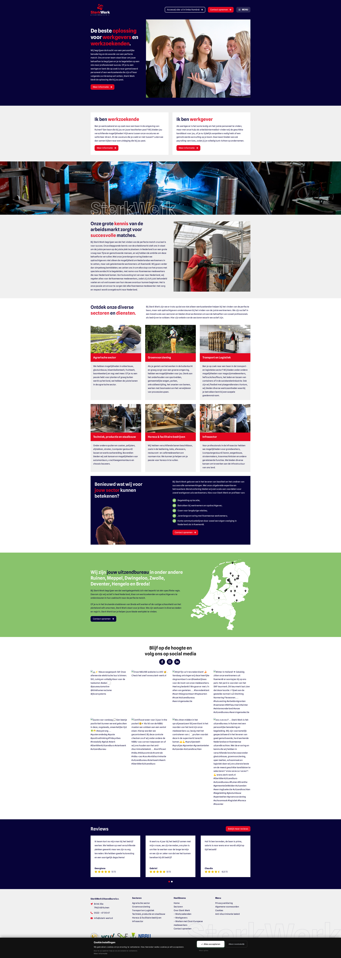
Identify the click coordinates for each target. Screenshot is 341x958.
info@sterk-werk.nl (103, 918)
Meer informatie (100, 953)
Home (177, 903)
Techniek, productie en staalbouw (148, 914)
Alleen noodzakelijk (236, 944)
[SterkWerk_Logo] (100, 5)
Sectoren (178, 906)
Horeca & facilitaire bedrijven (146, 917)
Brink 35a (98, 904)
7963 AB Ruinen (101, 907)
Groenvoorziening (141, 906)
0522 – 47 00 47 (102, 913)
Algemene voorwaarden (227, 906)
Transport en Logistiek (143, 910)
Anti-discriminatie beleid (227, 914)
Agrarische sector (141, 903)
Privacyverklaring (224, 903)
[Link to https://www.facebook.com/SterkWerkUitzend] (162, 662)
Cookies (219, 910)
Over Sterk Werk (182, 910)
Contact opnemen (183, 928)
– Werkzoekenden (182, 914)
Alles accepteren (210, 944)
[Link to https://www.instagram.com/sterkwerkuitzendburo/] (170, 662)
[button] (237, 579)
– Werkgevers (180, 917)
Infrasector (137, 921)
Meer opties (203, 950)
